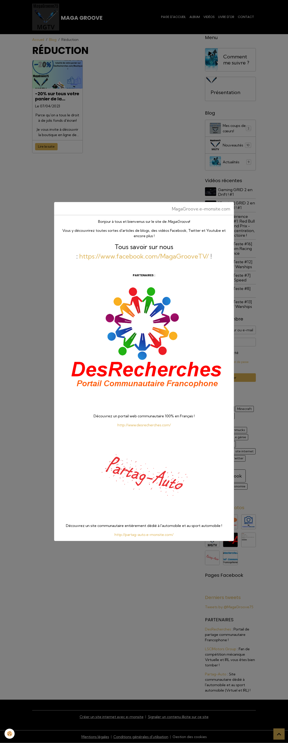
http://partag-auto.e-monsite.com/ (144, 534)
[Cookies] (9, 734)
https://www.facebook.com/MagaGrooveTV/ (144, 256)
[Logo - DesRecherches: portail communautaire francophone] (144, 345)
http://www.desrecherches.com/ (144, 425)
